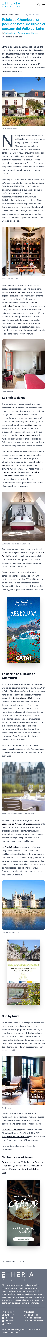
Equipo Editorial (31, 1314)
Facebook (9, 1317)
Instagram (9, 1311)
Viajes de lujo (10, 33)
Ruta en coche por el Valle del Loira (18, 1162)
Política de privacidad (33, 1320)
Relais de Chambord (11, 1129)
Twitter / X (9, 1314)
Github (7, 1323)
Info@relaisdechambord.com (15, 1136)
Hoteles (34, 33)
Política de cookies (32, 1317)
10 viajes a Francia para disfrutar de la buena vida (22, 1169)
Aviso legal (29, 1311)
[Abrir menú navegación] (43, 4)
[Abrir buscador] (38, 4)
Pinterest (8, 1320)
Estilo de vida (24, 33)
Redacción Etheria (10, 14)
